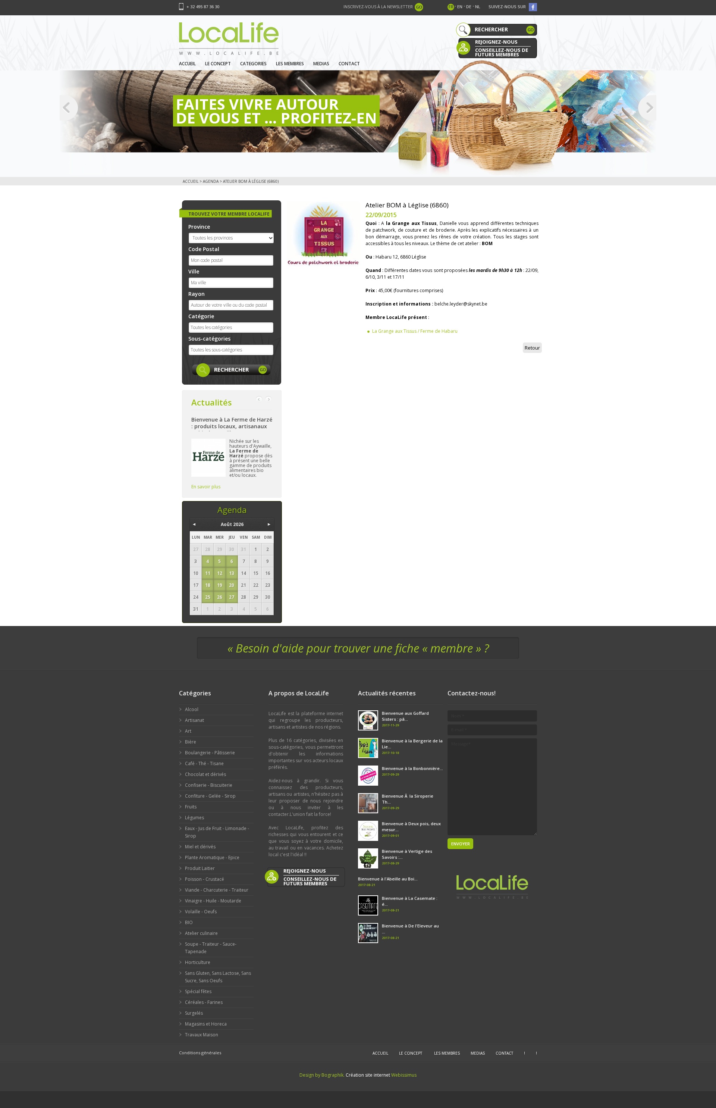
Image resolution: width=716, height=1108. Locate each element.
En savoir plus (205, 486)
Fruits (191, 807)
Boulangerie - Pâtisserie (210, 752)
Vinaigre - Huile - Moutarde (213, 901)
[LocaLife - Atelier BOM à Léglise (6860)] (323, 233)
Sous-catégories (209, 338)
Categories (253, 63)
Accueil (187, 63)
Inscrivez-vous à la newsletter (378, 6)
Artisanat (194, 720)
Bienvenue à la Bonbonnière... (412, 768)
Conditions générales (200, 1052)
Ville (193, 271)
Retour (532, 347)
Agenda (211, 181)
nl (477, 6)
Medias (321, 63)
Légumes (194, 817)
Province (199, 226)
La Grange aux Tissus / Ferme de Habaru (415, 331)
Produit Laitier (200, 868)
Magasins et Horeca (206, 1024)
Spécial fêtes (198, 991)
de (468, 6)
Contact (349, 63)
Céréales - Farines (204, 1002)
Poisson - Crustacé (204, 879)
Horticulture (197, 962)
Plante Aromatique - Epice (212, 857)
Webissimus (404, 1075)
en (459, 6)
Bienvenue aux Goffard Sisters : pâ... (405, 716)
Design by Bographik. (322, 1075)
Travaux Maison (201, 1035)
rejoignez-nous (496, 41)
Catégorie (201, 316)
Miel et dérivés (200, 846)
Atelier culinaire (201, 933)
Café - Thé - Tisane (204, 763)
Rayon (196, 293)
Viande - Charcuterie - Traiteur (216, 890)
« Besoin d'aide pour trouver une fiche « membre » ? (358, 648)
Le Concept (218, 63)
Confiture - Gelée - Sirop (210, 796)
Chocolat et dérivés (205, 774)
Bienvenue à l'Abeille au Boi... (388, 879)
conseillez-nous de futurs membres (501, 52)
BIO (189, 922)
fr (451, 6)
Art (188, 731)
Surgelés (194, 1013)
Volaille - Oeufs (201, 911)
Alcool (191, 709)
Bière (190, 742)
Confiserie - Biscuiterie (208, 785)
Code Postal (203, 249)
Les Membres (290, 63)
